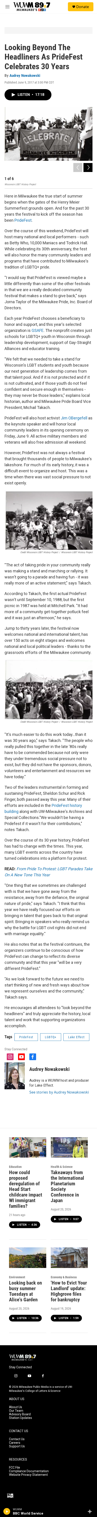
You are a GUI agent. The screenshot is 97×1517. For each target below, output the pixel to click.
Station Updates (20, 1418)
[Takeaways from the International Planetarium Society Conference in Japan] (69, 1147)
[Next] (87, 167)
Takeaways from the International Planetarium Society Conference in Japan (67, 1186)
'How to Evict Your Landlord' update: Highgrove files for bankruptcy (69, 1291)
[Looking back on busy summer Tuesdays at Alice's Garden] (27, 1257)
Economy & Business (64, 1277)
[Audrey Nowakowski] (15, 1075)
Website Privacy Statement (28, 1474)
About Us (15, 1407)
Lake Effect (76, 1037)
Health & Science (62, 1167)
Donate (82, 7)
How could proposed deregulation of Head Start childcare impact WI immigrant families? (25, 1189)
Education (15, 1167)
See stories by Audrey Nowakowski (59, 1092)
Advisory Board (20, 1414)
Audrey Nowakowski (24, 75)
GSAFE (38, 330)
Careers (14, 1442)
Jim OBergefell (74, 418)
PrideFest (23, 220)
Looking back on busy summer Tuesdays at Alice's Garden (25, 1291)
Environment (17, 1277)
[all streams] (91, 1511)
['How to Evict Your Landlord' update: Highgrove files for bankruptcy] (69, 1257)
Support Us (17, 1446)
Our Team (16, 1410)
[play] (7, 1511)
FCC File (14, 1467)
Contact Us (17, 1439)
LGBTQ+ (50, 1037)
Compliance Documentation (29, 1471)
